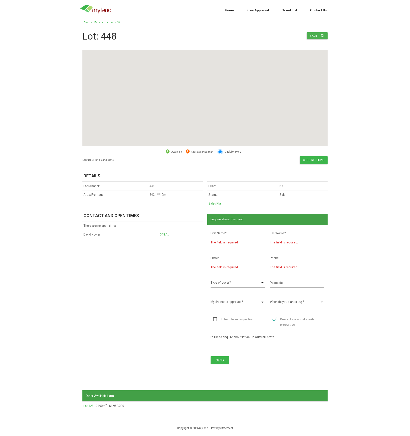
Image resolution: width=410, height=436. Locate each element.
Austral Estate (93, 22)
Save (317, 36)
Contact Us (318, 10)
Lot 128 (88, 406)
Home (229, 10)
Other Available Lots (100, 396)
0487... (164, 234)
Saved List (289, 10)
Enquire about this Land (227, 219)
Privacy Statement (222, 428)
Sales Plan (215, 203)
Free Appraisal (258, 10)
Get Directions (313, 160)
